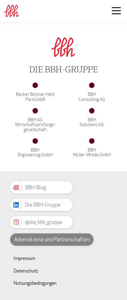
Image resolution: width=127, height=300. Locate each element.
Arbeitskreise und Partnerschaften (51, 239)
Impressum (24, 258)
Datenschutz (26, 271)
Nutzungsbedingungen (35, 283)
